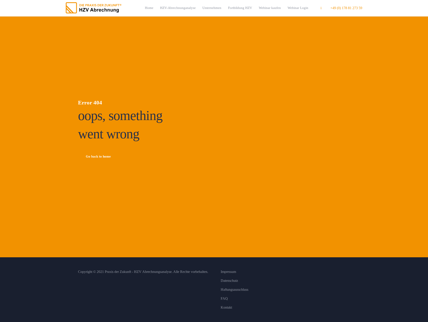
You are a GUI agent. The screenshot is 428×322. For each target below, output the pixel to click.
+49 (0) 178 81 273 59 (346, 8)
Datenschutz (229, 281)
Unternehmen (211, 8)
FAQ (224, 298)
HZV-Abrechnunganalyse (178, 8)
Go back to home (98, 156)
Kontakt (226, 307)
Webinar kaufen (270, 8)
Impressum (228, 272)
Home (149, 8)
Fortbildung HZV (240, 8)
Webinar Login (298, 8)
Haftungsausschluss (234, 289)
